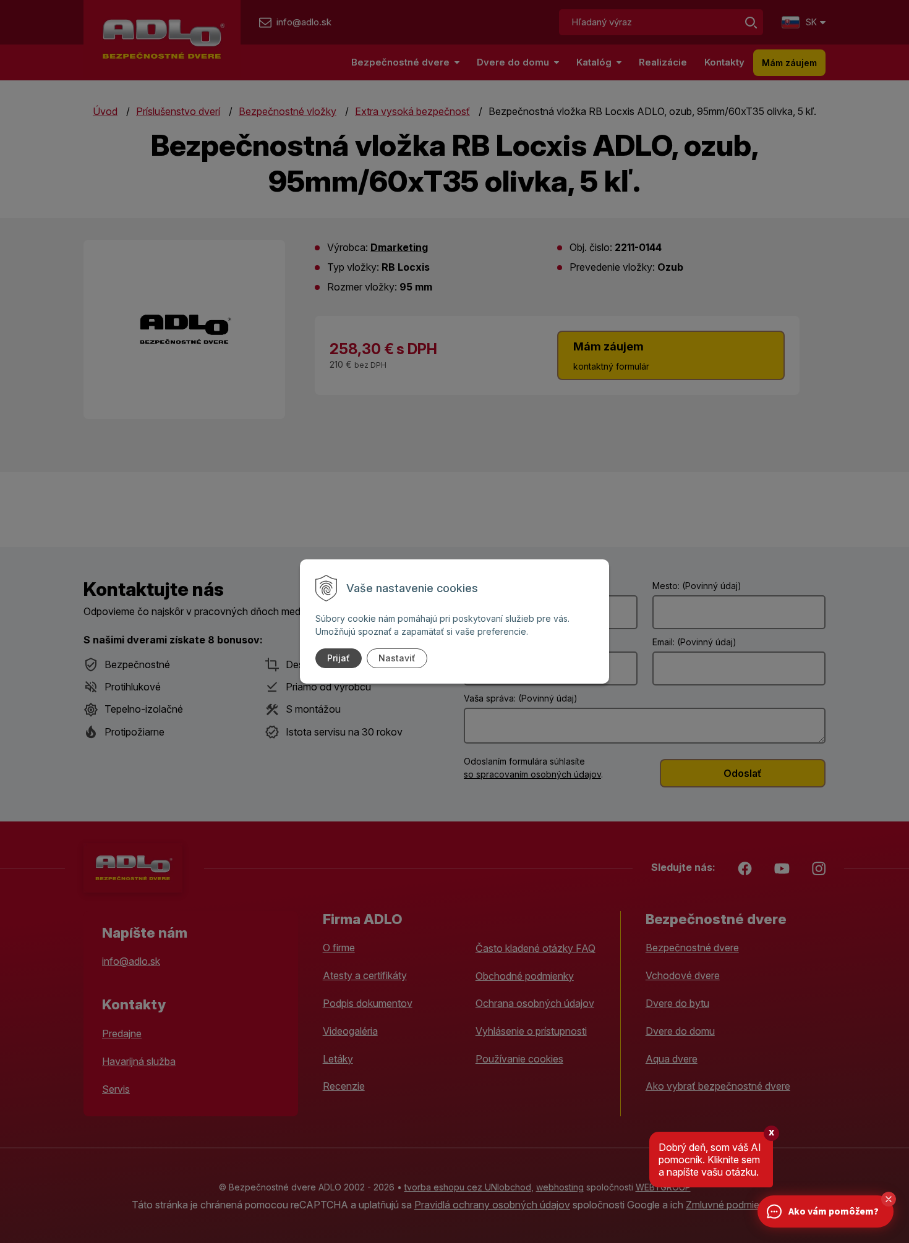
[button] (888, 1199)
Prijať (338, 658)
